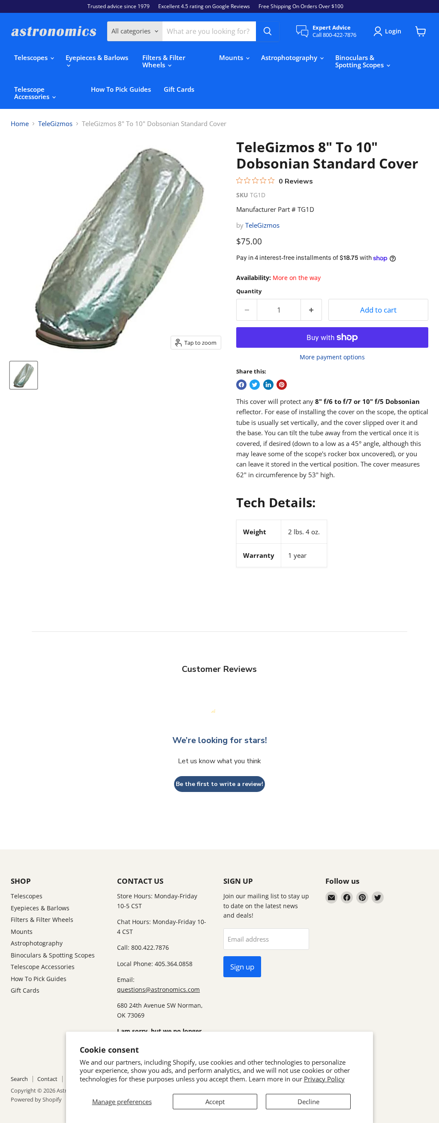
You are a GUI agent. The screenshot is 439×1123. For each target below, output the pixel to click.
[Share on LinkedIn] (268, 384)
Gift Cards (179, 89)
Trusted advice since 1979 (118, 6)
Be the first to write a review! (219, 784)
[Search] (267, 31)
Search (19, 1079)
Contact (47, 1079)
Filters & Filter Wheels (163, 61)
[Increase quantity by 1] (311, 310)
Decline (308, 1101)
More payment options (332, 357)
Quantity (249, 291)
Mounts (232, 57)
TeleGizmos (55, 123)
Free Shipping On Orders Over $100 (301, 6)
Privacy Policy (324, 1079)
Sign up (242, 967)
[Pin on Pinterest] (282, 384)
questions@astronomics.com (158, 989)
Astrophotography (290, 57)
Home (20, 123)
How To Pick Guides (121, 89)
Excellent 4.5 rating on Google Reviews (204, 6)
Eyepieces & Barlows (97, 57)
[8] (23, 375)
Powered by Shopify (36, 1099)
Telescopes (31, 57)
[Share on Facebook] (241, 384)
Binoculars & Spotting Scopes (360, 61)
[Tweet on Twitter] (255, 384)
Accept (215, 1101)
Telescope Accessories (32, 93)
